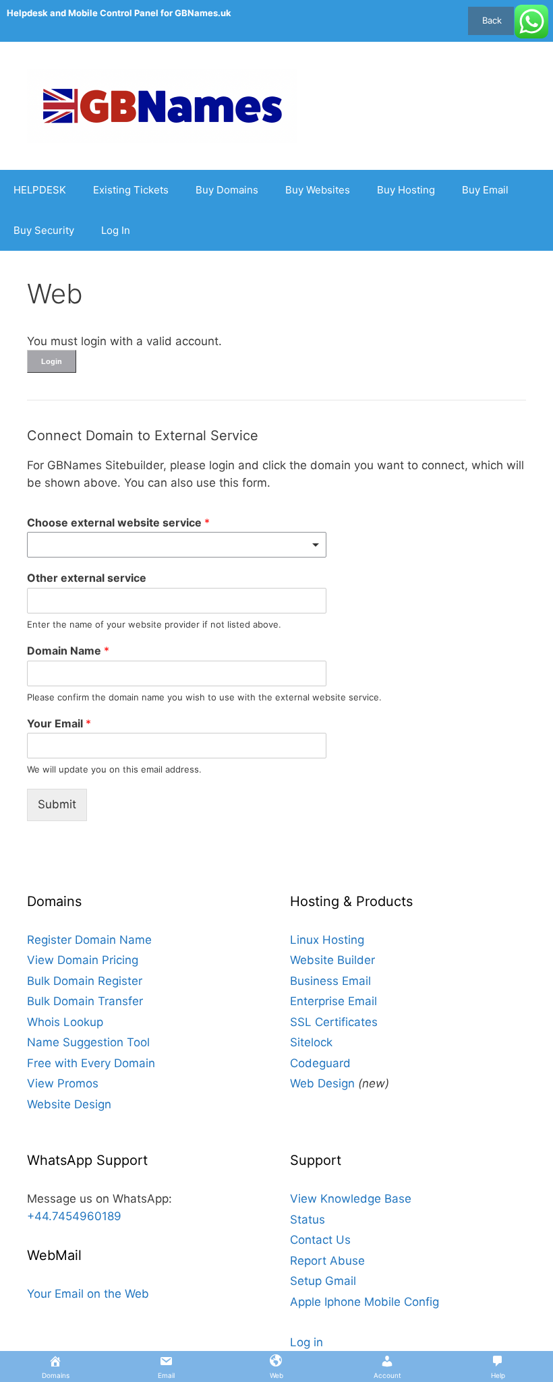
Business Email (330, 981)
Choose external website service (118, 522)
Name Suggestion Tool (88, 1042)
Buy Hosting (406, 189)
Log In (115, 230)
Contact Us (320, 1239)
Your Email (59, 723)
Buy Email (485, 189)
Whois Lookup (65, 1022)
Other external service (86, 577)
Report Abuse (327, 1260)
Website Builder (332, 960)
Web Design (322, 1083)
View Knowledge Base (350, 1198)
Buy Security (43, 230)
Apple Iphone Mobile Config (364, 1302)
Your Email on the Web (88, 1293)
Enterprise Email (333, 1001)
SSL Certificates (334, 1022)
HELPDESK (39, 189)
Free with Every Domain (91, 1063)
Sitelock (311, 1042)
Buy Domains (227, 189)
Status (307, 1219)
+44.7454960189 (74, 1216)
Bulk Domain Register (84, 981)
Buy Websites (317, 189)
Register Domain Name (89, 940)
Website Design (69, 1104)
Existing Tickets (131, 189)
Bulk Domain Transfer (85, 1001)
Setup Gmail (323, 1281)
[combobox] (176, 545)
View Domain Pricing (82, 960)
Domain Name (68, 650)
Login (51, 361)
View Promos (62, 1083)
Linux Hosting (327, 940)
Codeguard (320, 1063)
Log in (306, 1342)
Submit (57, 804)
